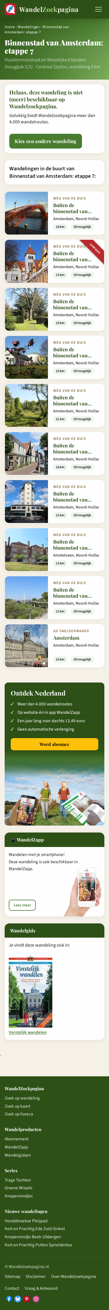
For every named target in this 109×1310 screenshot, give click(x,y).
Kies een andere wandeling (45, 141)
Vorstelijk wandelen (28, 1032)
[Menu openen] (98, 9)
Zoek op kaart (17, 1106)
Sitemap (12, 1276)
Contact (12, 1288)
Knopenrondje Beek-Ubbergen (33, 1237)
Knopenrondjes (19, 1196)
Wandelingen (29, 27)
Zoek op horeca (19, 1114)
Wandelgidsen (18, 1155)
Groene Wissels (18, 1188)
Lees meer (22, 905)
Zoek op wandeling (22, 1098)
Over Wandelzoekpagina (73, 1276)
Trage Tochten (18, 1180)
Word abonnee (54, 744)
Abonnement (16, 1139)
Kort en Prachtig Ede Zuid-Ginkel (35, 1228)
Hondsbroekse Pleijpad (26, 1221)
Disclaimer (36, 1276)
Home (10, 27)
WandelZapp (16, 1147)
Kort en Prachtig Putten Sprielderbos (38, 1245)
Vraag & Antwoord (41, 1288)
